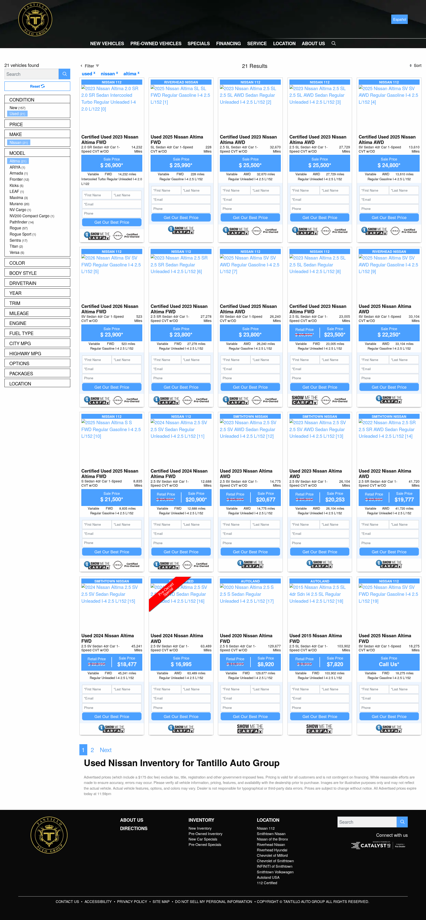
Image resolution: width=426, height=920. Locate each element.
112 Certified (267, 882)
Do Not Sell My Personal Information (214, 901)
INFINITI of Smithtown (274, 866)
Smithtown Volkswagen (275, 871)
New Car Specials (203, 838)
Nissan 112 (266, 828)
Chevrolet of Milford (272, 855)
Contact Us (68, 901)
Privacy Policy (132, 901)
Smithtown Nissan (271, 833)
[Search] (64, 74)
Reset (35, 86)
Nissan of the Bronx (272, 838)
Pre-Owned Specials (205, 844)
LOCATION (268, 820)
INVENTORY (201, 820)
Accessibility (99, 901)
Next (106, 749)
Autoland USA (268, 877)
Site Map (162, 901)
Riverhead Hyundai (272, 849)
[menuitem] (38, 107)
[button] (107, 43)
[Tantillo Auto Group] (35, 18)
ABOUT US (131, 820)
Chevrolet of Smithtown (275, 860)
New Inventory (200, 828)
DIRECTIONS (133, 828)
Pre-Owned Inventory (205, 833)
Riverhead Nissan (271, 844)
